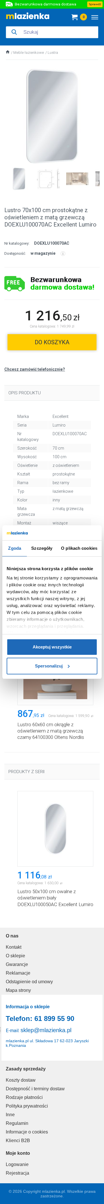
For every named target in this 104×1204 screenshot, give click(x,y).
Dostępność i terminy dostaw (35, 1088)
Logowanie (17, 1164)
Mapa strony (18, 990)
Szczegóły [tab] (41, 548)
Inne (10, 1114)
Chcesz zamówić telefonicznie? (34, 369)
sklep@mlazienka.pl (46, 1030)
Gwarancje (17, 964)
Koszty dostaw (21, 1080)
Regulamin (17, 1123)
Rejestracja (17, 1173)
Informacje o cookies (27, 1131)
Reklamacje (18, 973)
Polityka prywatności (27, 1106)
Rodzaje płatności (24, 1097)
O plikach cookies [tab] (79, 548)
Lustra (53, 52)
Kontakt (13, 947)
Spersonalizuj (49, 665)
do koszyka (52, 342)
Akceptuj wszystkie (52, 646)
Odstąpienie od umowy (29, 981)
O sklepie (15, 955)
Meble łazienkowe (28, 52)
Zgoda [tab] (14, 548)
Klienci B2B (18, 1140)
